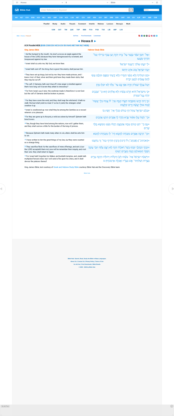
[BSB (43, 45)
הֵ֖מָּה (131, 151)
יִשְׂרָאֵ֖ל (141, 69)
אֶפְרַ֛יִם (134, 133)
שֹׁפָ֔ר (136, 54)
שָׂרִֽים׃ (146, 128)
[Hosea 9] (171, 194)
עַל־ (125, 54)
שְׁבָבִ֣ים (95, 91)
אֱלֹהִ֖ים (111, 91)
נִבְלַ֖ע (145, 110)
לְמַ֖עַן (134, 79)
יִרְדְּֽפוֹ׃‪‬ (124, 69)
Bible (18, 36)
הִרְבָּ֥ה (141, 133)
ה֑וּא (105, 91)
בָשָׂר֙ (127, 147)
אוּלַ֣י (142, 105)
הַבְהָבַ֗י (139, 147)
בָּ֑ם (120, 84)
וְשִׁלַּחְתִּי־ (137, 160)
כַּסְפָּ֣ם (106, 75)
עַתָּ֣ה (127, 124)
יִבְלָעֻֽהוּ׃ (123, 105)
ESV (52, 45)
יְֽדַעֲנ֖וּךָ (131, 64)
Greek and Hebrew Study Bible (66, 167)
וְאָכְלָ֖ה (119, 160)
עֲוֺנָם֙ (91, 147)
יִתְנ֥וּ (139, 124)
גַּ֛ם (146, 124)
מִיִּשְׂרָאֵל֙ (141, 91)
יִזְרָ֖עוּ (138, 101)
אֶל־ (146, 54)
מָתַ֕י (112, 84)
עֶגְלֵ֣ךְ (142, 84)
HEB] (86, 45)
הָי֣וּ (128, 110)
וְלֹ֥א (117, 91)
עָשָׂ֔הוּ (123, 91)
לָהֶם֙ (147, 79)
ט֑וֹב (135, 69)
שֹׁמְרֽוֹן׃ (137, 95)
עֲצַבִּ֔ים (141, 79)
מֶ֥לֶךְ (95, 124)
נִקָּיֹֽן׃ (98, 84)
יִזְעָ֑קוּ (143, 64)
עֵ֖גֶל (142, 95)
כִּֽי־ (101, 91)
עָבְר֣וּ (107, 54)
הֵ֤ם (146, 75)
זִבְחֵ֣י (145, 147)
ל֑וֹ (117, 117)
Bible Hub (87, 173)
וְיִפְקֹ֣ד (146, 151)
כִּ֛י (147, 101)
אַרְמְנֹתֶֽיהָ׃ (110, 160)
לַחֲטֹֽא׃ (96, 133)
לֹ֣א (110, 147)
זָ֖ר (100, 140)
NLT (82, 45)
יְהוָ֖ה (115, 147)
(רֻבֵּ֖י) (116, 140)
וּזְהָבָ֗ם (99, 75)
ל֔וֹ (127, 140)
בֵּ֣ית (121, 54)
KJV (61, 45)
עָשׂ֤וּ (93, 75)
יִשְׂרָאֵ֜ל (137, 156)
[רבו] (122, 140)
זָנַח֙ (146, 84)
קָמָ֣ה (118, 101)
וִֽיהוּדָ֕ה (106, 156)
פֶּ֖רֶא (126, 117)
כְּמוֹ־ (104, 140)
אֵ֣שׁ (131, 160)
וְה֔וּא (134, 91)
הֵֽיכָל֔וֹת (114, 156)
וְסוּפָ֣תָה (132, 101)
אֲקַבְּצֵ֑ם (121, 124)
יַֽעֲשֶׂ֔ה (136, 105)
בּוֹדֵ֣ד (121, 117)
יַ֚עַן (111, 54)
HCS (57, 45)
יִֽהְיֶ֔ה (147, 95)
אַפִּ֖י (125, 84)
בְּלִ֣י (101, 101)
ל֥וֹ (110, 133)
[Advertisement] (87, 221)
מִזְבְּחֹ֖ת (126, 133)
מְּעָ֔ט (108, 124)
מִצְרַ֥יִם (124, 151)
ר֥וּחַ (144, 101)
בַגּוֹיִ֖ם (133, 124)
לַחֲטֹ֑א (119, 133)
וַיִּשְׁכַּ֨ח (144, 156)
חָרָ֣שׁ (128, 91)
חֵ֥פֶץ (107, 110)
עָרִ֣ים (93, 156)
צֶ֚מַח (105, 101)
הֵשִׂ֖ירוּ (123, 75)
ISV (65, 45)
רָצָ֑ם (106, 147)
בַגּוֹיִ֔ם (123, 110)
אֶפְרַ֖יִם (112, 117)
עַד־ (116, 84)
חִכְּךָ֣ (141, 54)
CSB (48, 45)
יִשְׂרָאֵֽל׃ (123, 64)
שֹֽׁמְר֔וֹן (135, 84)
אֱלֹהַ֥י (137, 64)
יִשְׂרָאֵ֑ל (139, 110)
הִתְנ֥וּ (105, 117)
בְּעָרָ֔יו (125, 160)
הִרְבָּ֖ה (99, 156)
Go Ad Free (5, 406)
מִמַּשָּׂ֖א (101, 124)
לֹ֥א (107, 84)
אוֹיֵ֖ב (130, 69)
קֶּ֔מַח (147, 105)
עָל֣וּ (137, 117)
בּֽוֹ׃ (104, 110)
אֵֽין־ (114, 101)
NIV (77, 45)
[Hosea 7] (3, 194)
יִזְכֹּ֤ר (96, 147)
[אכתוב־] (143, 140)
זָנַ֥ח (146, 69)
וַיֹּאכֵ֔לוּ (121, 147)
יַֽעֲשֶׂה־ (95, 101)
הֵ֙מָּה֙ (142, 117)
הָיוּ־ (113, 133)
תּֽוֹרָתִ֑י (110, 140)
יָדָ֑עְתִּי (112, 75)
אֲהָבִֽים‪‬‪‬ (99, 117)
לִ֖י (147, 64)
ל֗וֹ (110, 101)
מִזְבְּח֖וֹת (104, 133)
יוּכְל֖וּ (103, 84)
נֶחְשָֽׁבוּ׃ (95, 140)
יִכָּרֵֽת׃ (128, 79)
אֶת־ (131, 156)
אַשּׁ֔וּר (132, 117)
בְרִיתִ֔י (101, 54)
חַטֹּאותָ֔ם (138, 151)
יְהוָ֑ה (116, 54)
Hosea (23, 36)
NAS (69, 45)
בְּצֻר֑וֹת (146, 160)
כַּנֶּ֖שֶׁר (130, 54)
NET (74, 45)
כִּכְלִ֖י (117, 110)
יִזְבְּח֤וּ (133, 147)
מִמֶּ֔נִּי (129, 75)
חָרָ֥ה (129, 84)
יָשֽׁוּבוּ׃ (118, 151)
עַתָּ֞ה (101, 147)
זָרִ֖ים (130, 105)
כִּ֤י (147, 91)
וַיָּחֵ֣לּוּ (113, 124)
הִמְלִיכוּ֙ (141, 75)
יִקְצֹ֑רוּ (124, 101)
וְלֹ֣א (135, 75)
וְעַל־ (95, 54)
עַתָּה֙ (132, 110)
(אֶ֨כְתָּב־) (133, 140)
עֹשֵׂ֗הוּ (125, 156)
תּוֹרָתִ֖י (146, 58)
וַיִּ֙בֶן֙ (120, 156)
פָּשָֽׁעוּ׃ (140, 58)
